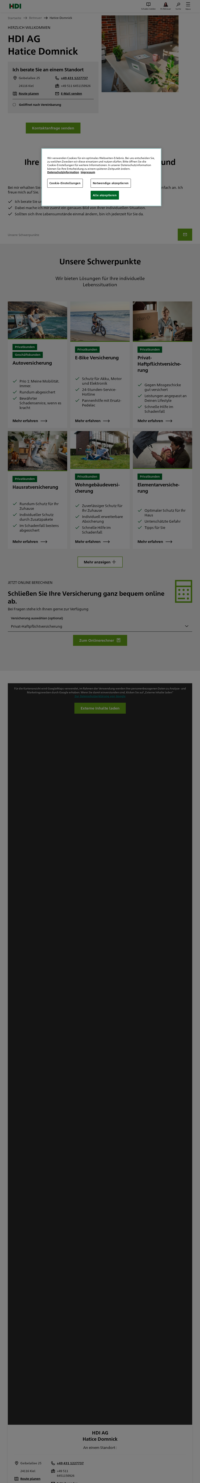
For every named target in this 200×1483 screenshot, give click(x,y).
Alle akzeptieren (105, 195)
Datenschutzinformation (63, 172)
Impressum (88, 172)
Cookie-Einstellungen (65, 183)
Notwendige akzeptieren (111, 183)
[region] (101, 177)
